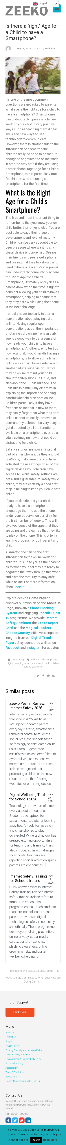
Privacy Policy (12, 1046)
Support (9, 1041)
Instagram (33, 648)
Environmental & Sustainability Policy (23, 1059)
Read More (50, 1140)
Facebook (13, 648)
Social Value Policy (14, 1063)
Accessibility (12, 1068)
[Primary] (57, 8)
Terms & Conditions (15, 1072)
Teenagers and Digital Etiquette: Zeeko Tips (34, 970)
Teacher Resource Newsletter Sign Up (23, 1081)
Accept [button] (36, 1140)
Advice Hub (11, 1076)
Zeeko (19, 587)
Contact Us (11, 1037)
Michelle (50, 48)
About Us (10, 1032)
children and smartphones (44, 659)
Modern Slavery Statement (18, 1054)
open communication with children (42, 663)
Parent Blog (18, 659)
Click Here (20, 1012)
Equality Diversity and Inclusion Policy (24, 1050)
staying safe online (33, 666)
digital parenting (15, 663)
